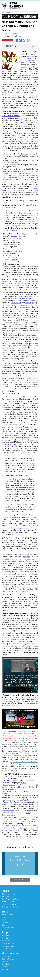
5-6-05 (32, 819)
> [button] (36, 863)
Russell (21, 222)
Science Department (19, 740)
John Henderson (8, 791)
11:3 (10, 583)
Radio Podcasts (8, 894)
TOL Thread (16, 36)
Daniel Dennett (16, 303)
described (31, 222)
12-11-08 (14, 815)
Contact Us (6, 948)
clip (32, 749)
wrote (33, 215)
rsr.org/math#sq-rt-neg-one (21, 298)
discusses (26, 557)
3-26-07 (24, 783)
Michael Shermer (10, 826)
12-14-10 (26, 824)
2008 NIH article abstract (11, 116)
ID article (21, 122)
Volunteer (6, 935)
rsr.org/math (15, 230)
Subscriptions (8, 928)
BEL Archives (7, 896)
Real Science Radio (10, 907)
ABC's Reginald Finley (10, 780)
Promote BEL (7, 941)
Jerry (27, 303)
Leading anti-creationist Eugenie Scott (16, 817)
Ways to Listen (8, 902)
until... (28, 813)
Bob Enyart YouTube (10, 899)
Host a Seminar (8, 943)
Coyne (31, 303)
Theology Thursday (10, 904)
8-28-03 (28, 836)
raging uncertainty (11, 444)
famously (26, 215)
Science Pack (29, 753)
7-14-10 (31, 800)
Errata (4, 967)
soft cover (13, 789)
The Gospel (7, 956)
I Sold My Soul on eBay (12, 821)
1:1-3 (19, 589)
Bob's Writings (8, 959)
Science (5, 920)
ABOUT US (6, 969)
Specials (5, 925)
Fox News (18, 796)
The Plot (5, 917)
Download (8, 40)
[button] (36, 4)
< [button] (3, 863)
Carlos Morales (8, 796)
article (16, 91)
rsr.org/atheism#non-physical (14, 236)
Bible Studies (7, 915)
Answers (16, 768)
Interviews (6, 961)
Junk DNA (11, 757)
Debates (5, 922)
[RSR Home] (12, 6)
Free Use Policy (8, 946)
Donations (6, 938)
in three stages (17, 436)
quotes (26, 542)
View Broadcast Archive (20, 880)
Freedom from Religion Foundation (16, 802)
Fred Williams (26, 60)
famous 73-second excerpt (11, 830)
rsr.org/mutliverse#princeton (17, 528)
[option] (20, 863)
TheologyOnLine (9, 785)
